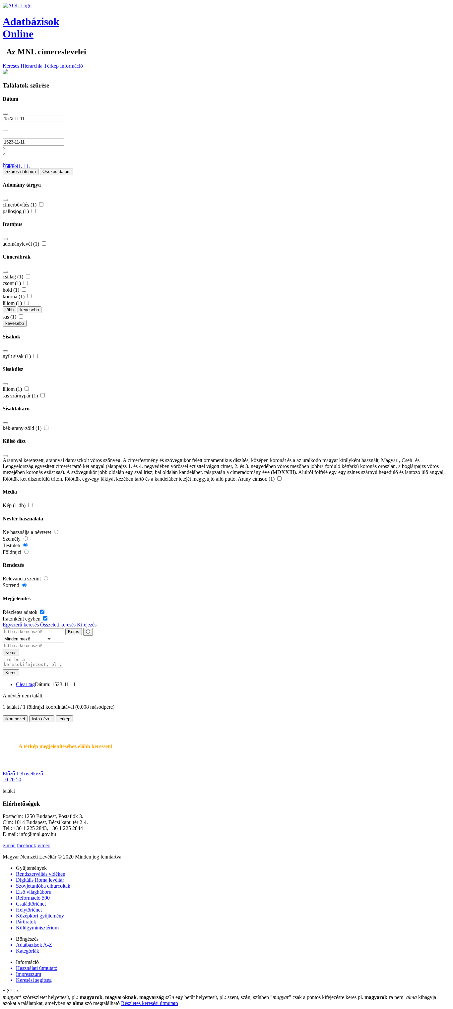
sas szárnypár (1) (21, 395)
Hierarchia (31, 66)
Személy (12, 539)
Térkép (51, 66)
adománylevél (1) (21, 244)
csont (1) (12, 283)
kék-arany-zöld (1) (23, 428)
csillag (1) (14, 276)
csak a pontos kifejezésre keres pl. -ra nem (337, 997)
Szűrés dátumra (20, 171)
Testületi (12, 545)
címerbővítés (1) (20, 205)
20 (12, 779)
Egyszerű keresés (21, 624)
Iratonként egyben (22, 619)
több (9, 309)
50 (18, 779)
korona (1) (14, 296)
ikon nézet (15, 718)
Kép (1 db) (15, 505)
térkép (64, 718)
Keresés (11, 66)
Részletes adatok (21, 612)
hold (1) (12, 290)
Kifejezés (87, 624)
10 (5, 779)
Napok (10, 165)
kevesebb (29, 309)
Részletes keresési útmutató (149, 1003)
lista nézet (42, 718)
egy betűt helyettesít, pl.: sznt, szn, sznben (217, 997)
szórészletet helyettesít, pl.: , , (83, 997)
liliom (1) (13, 303)
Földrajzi (13, 552)
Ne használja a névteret (27, 532)
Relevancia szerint (22, 578)
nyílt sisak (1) (17, 356)
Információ (71, 66)
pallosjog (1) (16, 211)
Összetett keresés (58, 624)
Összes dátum (56, 171)
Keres (73, 631)
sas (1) (10, 317)
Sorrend (12, 585)
